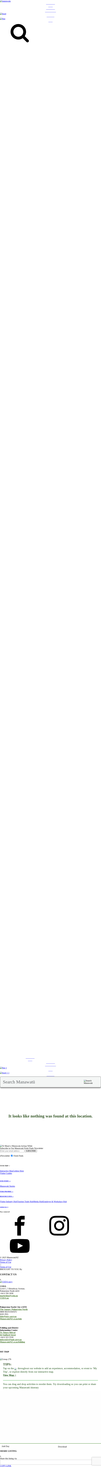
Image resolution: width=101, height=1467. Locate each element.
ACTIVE (35, 65)
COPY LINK (5, 1466)
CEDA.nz (4, 1298)
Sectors (9, 1027)
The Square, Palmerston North (14, 1309)
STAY (59, 65)
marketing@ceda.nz (9, 1296)
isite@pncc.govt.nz (8, 1316)
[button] (80, 99)
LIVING (3, 771)
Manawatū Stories (7, 1186)
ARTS (41, 65)
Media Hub (38, 1201)
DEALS (65, 65)
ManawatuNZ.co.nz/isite (11, 1319)
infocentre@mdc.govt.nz (11, 1340)
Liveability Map (62, 771)
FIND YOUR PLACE (46, 771)
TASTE (47, 65)
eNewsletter (5, 1156)
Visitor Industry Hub (8, 1201)
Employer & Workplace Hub (55, 1201)
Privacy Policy (6, 1260)
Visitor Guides (6, 1173)
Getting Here (18, 1171)
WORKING (32, 771)
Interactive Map (6, 1171)
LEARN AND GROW (17, 771)
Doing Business (23, 1027)
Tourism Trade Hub (25, 1201)
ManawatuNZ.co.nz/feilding (12, 1342)
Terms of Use (5, 1262)
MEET (3, 1027)
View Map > (9, 1375)
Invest (14, 1027)
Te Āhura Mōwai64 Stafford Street (8, 1333)
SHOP (54, 65)
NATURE (27, 65)
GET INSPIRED (7, 65)
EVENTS (18, 65)
